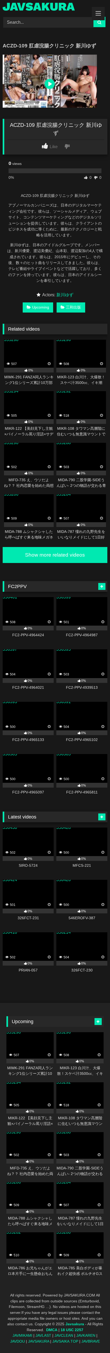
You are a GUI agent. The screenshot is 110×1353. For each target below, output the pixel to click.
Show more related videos (55, 555)
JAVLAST (43, 1335)
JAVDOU (17, 1341)
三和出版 (73, 307)
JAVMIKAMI (22, 1335)
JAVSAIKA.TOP (65, 1341)
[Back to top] (93, 1337)
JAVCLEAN (63, 1335)
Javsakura (74, 1324)
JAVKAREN (85, 1335)
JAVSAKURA (38, 1341)
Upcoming (40, 307)
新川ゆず (64, 295)
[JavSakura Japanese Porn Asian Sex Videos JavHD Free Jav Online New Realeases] (45, 8)
